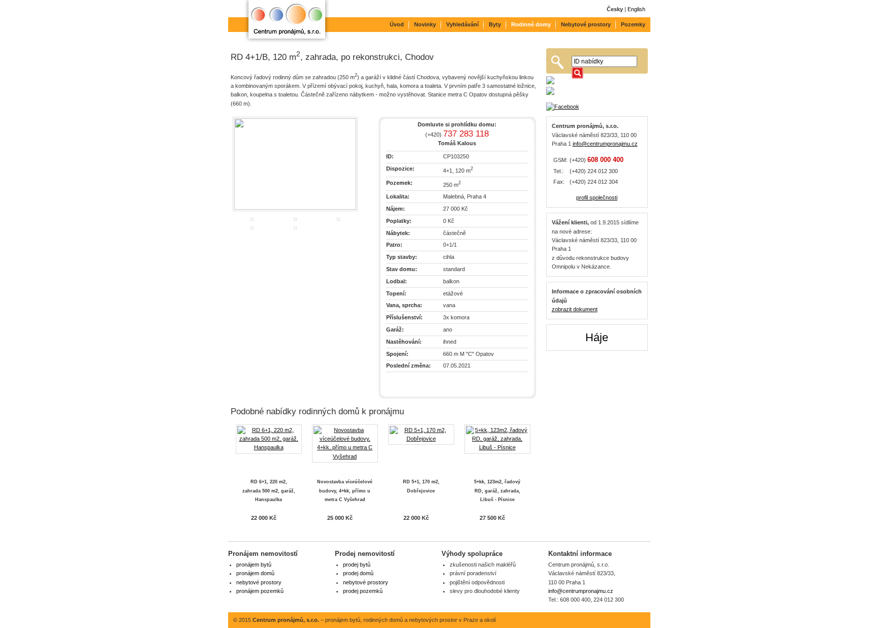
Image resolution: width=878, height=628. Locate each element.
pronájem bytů (253, 564)
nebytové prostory (258, 582)
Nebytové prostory (586, 24)
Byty (495, 24)
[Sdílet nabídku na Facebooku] (597, 107)
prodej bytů (356, 564)
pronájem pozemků (260, 591)
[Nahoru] (637, 620)
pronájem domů (255, 573)
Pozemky (633, 24)
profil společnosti (596, 197)
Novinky (425, 24)
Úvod (397, 24)
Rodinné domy (531, 24)
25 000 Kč (340, 518)
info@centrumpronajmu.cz (605, 144)
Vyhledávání (462, 24)
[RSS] (620, 620)
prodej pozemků (363, 591)
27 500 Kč (492, 518)
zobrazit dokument (575, 309)
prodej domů (358, 573)
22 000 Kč (263, 518)
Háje (596, 337)
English (636, 9)
